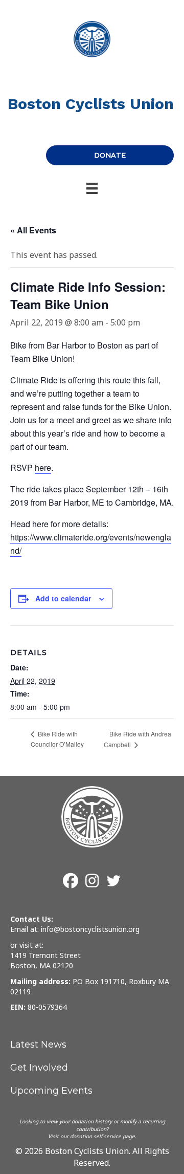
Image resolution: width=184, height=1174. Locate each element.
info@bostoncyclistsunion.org (90, 929)
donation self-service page (102, 1136)
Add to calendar (63, 598)
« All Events (33, 230)
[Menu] (92, 188)
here (43, 467)
